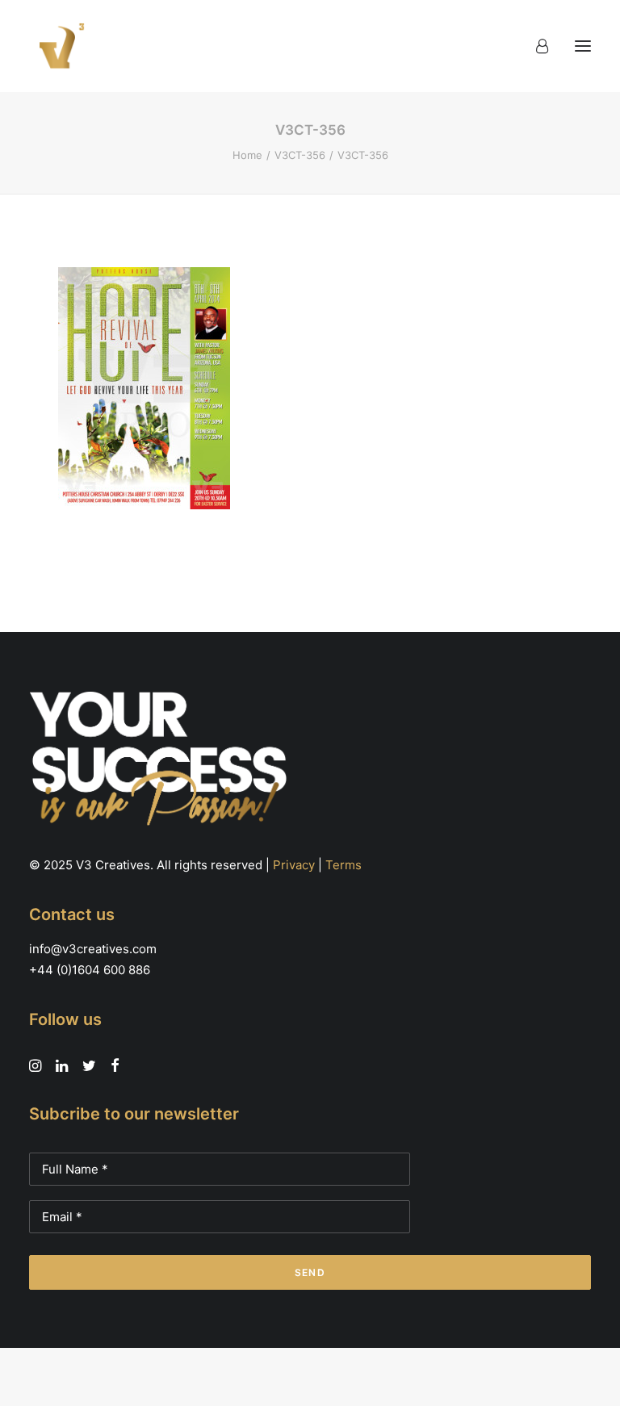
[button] (583, 46)
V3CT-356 (299, 155)
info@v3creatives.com (93, 948)
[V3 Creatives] (57, 46)
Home (247, 155)
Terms (343, 864)
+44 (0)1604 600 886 (89, 969)
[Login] (535, 46)
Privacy (294, 864)
